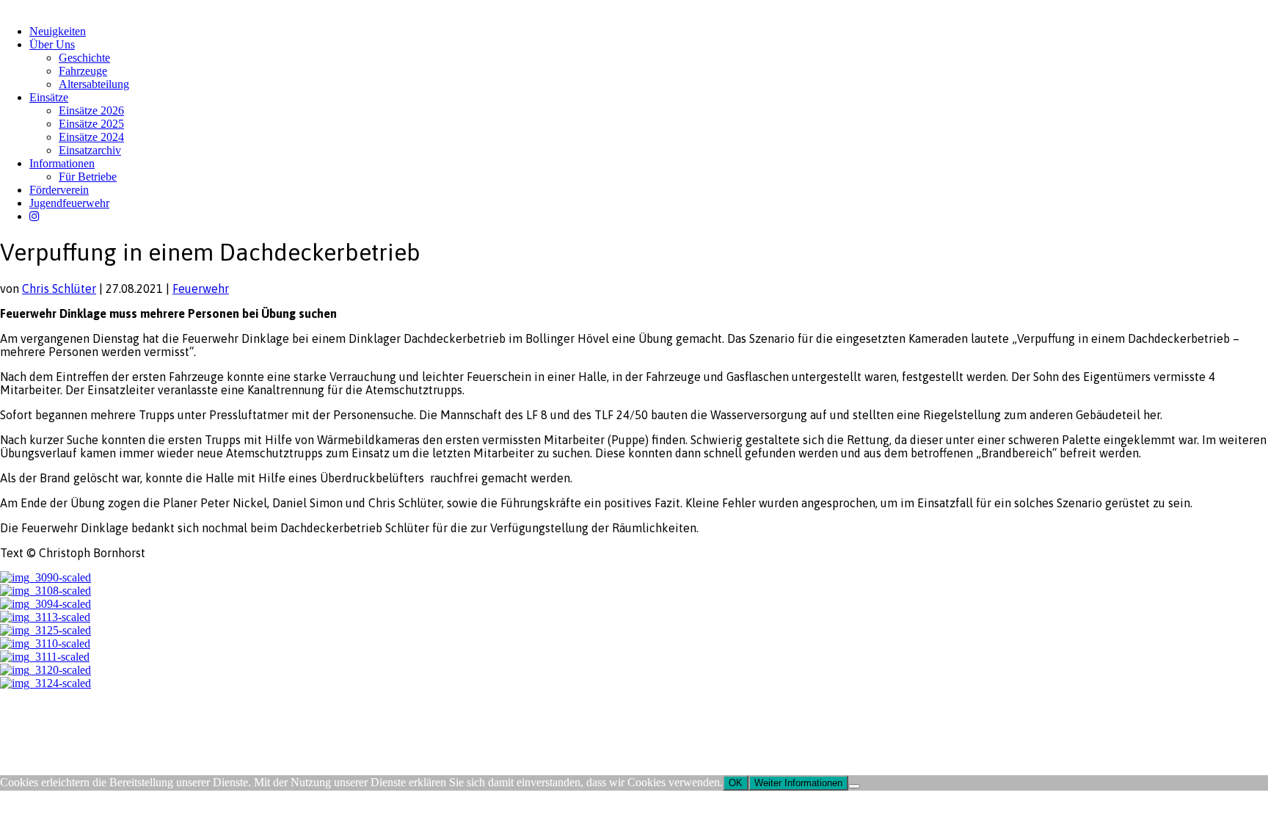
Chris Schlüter (59, 288)
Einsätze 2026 (91, 110)
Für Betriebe (88, 176)
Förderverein (59, 190)
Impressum (23, 724)
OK (736, 782)
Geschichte (84, 57)
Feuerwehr (200, 288)
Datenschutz (78, 724)
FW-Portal (131, 724)
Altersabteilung (94, 84)
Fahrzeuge (83, 71)
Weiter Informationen (798, 782)
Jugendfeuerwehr (69, 203)
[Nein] (854, 786)
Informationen (62, 163)
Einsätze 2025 (91, 123)
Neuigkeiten (57, 31)
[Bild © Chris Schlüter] (45, 577)
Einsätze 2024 (91, 137)
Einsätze (48, 97)
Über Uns (52, 44)
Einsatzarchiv (90, 150)
